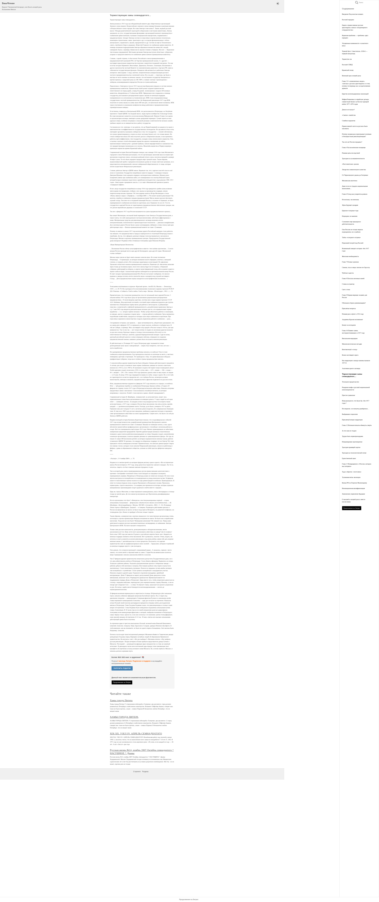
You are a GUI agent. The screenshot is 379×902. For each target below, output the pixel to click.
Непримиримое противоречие (352, 442)
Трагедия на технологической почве (354, 453)
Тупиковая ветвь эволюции (351, 477)
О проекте (137, 771)
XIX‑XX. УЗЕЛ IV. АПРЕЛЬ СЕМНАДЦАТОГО (136, 733)
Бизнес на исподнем (349, 325)
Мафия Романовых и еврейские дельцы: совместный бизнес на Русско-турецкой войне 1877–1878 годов (355, 101)
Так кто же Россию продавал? (352, 142)
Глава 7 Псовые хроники (350, 262)
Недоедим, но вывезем (349, 216)
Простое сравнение (348, 395)
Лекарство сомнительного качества (354, 169)
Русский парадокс (348, 20)
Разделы (145, 771)
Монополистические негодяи (352, 344)
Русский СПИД (347, 65)
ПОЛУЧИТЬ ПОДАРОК (122, 668)
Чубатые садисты (348, 273)
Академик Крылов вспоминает (352, 319)
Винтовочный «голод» (349, 349)
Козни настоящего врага (350, 355)
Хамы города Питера (121, 700)
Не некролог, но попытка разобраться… (355, 409)
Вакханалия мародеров (349, 338)
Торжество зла (347, 59)
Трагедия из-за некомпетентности (353, 158)
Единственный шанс (349, 458)
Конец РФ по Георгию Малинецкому (354, 483)
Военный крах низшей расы (351, 76)
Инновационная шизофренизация (353, 488)
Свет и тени (346, 289)
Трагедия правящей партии (351, 447)
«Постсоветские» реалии (350, 164)
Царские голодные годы (350, 210)
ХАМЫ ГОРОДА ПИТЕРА (124, 716)
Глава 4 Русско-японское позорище (353, 147)
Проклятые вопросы (349, 308)
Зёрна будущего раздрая (350, 205)
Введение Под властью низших (352, 14)
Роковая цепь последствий (351, 153)
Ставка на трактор (348, 284)
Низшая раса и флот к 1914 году (353, 314)
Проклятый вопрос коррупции (352, 420)
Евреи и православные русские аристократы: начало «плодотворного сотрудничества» (354, 27)
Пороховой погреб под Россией (352, 243)
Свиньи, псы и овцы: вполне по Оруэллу (356, 267)
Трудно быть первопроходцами (352, 436)
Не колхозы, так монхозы (350, 199)
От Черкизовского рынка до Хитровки (355, 175)
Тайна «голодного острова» (351, 237)
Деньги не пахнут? (348, 109)
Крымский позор (347, 70)
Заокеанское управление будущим (353, 494)
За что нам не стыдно (349, 431)
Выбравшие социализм (350, 414)
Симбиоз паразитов (348, 121)
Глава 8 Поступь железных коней (353, 278)
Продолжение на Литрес (351, 508)
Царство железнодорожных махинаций (355, 94)
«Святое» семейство (349, 115)
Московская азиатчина (349, 181)
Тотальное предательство (350, 382)
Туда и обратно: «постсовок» (351, 472)
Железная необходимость (350, 256)
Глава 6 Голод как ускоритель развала (354, 194)
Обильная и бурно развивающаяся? (354, 303)
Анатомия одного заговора (351, 368)
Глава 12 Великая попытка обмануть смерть (357, 425)
